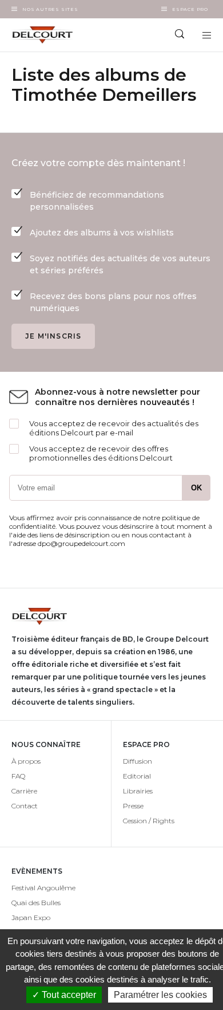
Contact (24, 805)
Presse (133, 805)
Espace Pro (190, 9)
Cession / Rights (148, 820)
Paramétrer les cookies (160, 995)
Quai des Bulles (36, 902)
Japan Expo (30, 917)
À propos (26, 761)
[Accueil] (55, 35)
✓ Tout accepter (64, 995)
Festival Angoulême (43, 887)
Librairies (138, 791)
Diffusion (137, 761)
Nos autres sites (50, 9)
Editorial (137, 776)
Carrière (24, 791)
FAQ (18, 776)
